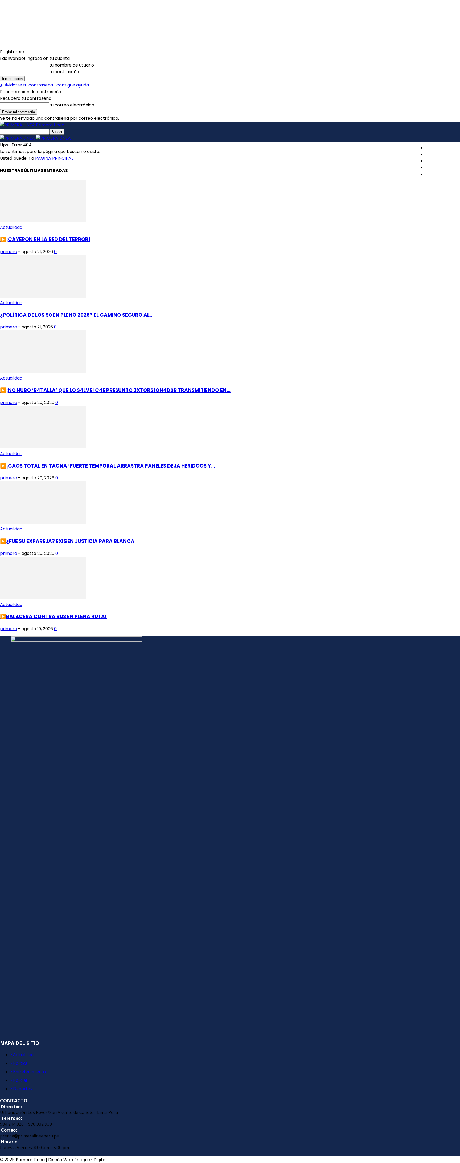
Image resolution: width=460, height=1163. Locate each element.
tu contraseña (64, 72)
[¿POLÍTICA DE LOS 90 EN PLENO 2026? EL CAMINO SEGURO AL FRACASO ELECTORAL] (43, 296)
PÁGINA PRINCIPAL (54, 158)
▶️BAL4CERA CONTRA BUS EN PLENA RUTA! (53, 616)
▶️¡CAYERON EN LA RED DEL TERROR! (45, 239)
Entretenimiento (443, 161)
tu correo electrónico (71, 105)
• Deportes (21, 1089)
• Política (19, 1063)
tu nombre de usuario (71, 65)
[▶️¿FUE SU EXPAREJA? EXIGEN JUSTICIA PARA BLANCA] (43, 522)
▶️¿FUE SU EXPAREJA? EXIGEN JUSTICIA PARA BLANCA (67, 541)
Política (433, 154)
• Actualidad (22, 1055)
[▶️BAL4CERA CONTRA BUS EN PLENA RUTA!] (43, 598)
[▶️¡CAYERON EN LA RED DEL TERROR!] (43, 221)
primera (8, 252)
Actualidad (437, 148)
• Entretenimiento (28, 1072)
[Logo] (18, 138)
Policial (433, 167)
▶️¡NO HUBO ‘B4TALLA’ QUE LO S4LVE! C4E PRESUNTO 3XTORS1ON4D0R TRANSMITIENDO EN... (115, 390)
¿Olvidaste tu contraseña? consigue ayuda (44, 85)
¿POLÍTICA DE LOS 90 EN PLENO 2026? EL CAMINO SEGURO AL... (77, 315)
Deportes (436, 174)
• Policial (19, 1080)
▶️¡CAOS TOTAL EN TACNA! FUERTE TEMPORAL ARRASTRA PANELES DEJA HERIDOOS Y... (107, 465)
